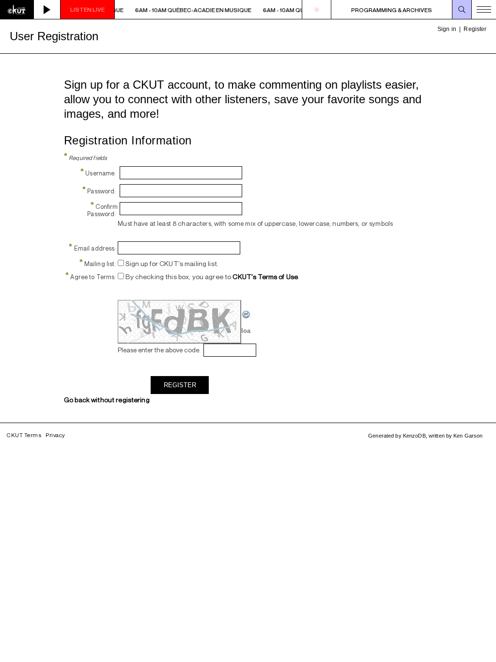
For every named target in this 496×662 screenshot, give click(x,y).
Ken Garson (467, 436)
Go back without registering (107, 399)
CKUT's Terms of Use (265, 276)
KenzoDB (414, 436)
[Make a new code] (246, 317)
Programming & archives (391, 10)
